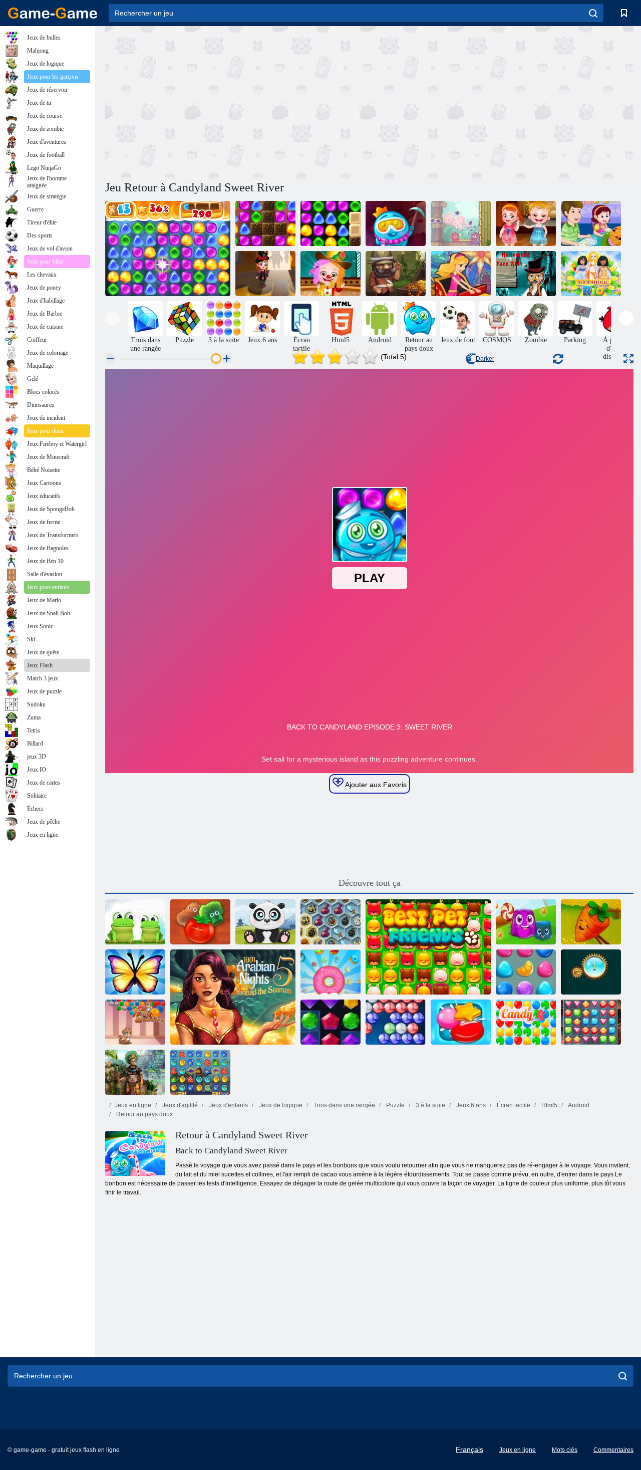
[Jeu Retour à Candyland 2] (265, 223)
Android (578, 1105)
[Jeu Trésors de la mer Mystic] (330, 921)
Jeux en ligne (133, 1105)
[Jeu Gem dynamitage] (591, 972)
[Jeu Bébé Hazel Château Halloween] (265, 273)
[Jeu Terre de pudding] (526, 921)
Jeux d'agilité (179, 1105)
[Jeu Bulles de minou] (135, 1022)
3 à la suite (429, 1105)
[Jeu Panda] (265, 921)
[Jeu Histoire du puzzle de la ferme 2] (200, 921)
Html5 (548, 1105)
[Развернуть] (628, 358)
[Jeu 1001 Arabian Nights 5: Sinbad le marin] (232, 997)
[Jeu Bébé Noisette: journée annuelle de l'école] (330, 273)
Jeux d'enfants (227, 1105)
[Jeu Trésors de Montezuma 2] (135, 1072)
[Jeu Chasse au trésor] (591, 1022)
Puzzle (395, 1105)
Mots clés (564, 1449)
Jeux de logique (279, 1105)
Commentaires (613, 1449)
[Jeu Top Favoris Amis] (428, 947)
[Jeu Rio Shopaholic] (591, 273)
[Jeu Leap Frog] (135, 921)
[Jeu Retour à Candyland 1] (167, 248)
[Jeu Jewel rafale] (330, 1022)
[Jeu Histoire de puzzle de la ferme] (591, 921)
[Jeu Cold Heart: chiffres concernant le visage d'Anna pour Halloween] (526, 273)
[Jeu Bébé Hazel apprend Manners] (526, 223)
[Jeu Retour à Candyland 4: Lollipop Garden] (330, 223)
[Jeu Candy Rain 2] (461, 1022)
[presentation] (112, 318)
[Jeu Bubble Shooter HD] (396, 1022)
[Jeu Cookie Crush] (330, 972)
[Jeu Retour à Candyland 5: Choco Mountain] (396, 223)
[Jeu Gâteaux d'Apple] (591, 223)
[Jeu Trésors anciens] (396, 273)
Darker (485, 358)
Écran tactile (512, 1105)
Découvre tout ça (370, 883)
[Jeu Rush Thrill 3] (461, 273)
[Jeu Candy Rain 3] (526, 972)
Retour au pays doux (144, 1114)
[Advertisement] (237, 102)
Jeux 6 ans (470, 1105)
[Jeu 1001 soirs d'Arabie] (200, 1072)
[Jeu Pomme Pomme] (461, 223)
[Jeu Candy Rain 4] (526, 1022)
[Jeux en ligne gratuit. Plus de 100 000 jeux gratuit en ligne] (53, 13)
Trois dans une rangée (343, 1105)
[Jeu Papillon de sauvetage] (135, 972)
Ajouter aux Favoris (375, 785)
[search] (593, 13)
